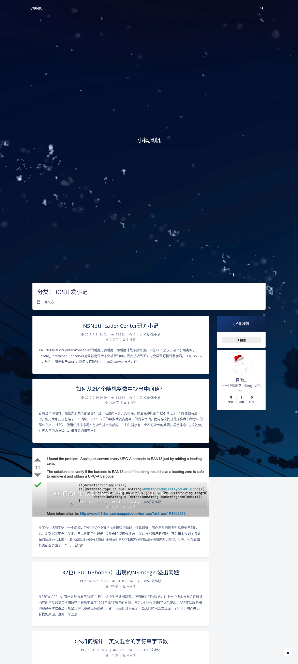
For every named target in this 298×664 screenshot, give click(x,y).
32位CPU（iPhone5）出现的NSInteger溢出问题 (120, 572)
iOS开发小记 (152, 334)
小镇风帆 (36, 8)
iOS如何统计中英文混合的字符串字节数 (120, 641)
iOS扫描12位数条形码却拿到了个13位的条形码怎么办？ (121, 493)
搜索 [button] (242, 340)
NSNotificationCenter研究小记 (121, 325)
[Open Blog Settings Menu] (288, 652)
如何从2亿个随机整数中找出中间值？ (120, 388)
